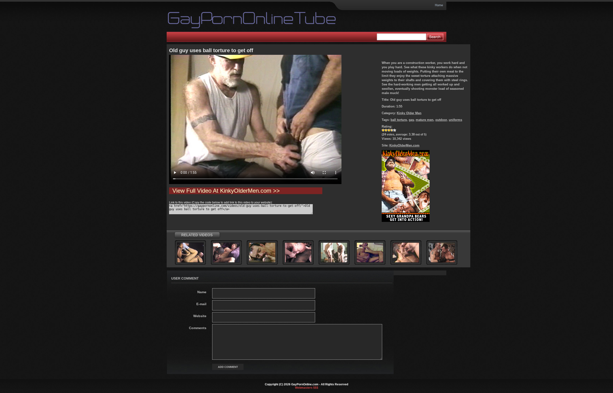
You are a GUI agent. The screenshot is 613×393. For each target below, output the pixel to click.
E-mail (201, 304)
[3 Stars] (388, 130)
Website (199, 316)
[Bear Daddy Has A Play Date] (405, 261)
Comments (197, 328)
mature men (424, 120)
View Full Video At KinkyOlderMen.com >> (226, 190)
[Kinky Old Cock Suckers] (370, 261)
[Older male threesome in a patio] (262, 261)
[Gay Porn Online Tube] (236, 20)
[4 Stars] (391, 130)
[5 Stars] (394, 130)
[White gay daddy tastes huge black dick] (226, 261)
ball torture (399, 120)
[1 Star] (383, 130)
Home (439, 5)
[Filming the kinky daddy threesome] (334, 261)
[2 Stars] (386, 130)
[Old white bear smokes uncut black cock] (298, 261)
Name (201, 292)
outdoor (441, 120)
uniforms (455, 120)
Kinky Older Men (409, 113)
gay (411, 120)
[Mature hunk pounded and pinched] (190, 261)
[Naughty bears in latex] (441, 261)
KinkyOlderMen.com (404, 145)
